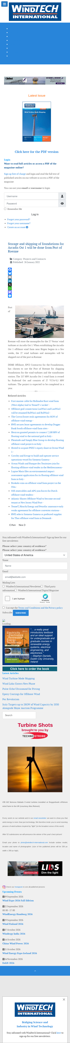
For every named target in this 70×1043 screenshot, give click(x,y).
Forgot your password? (18, 219)
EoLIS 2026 (8, 963)
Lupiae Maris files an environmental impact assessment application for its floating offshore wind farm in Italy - (37, 475)
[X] (36, 284)
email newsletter (40, 818)
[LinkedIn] (36, 281)
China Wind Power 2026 (15, 943)
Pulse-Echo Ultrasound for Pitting (21, 688)
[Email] (36, 277)
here (58, 1032)
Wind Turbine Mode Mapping (18, 678)
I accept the (34, 607)
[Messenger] (36, 296)
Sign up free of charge (15, 173)
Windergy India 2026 (13, 933)
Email (5, 571)
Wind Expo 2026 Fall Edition (18, 900)
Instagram (19, 887)
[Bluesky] (36, 273)
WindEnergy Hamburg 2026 (17, 914)
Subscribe (7, 612)
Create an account (16, 227)
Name (5, 560)
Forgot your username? (18, 223)
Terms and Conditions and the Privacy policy (40, 607)
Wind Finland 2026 (12, 923)
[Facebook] (36, 269)
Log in (35, 214)
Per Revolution (10, 699)
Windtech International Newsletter (23, 586)
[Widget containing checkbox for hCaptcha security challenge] (27, 598)
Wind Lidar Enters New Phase (18, 683)
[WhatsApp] (36, 288)
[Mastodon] (36, 292)
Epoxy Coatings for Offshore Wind (21, 694)
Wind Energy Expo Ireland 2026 (19, 953)
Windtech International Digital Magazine (38, 590)
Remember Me (14, 209)
